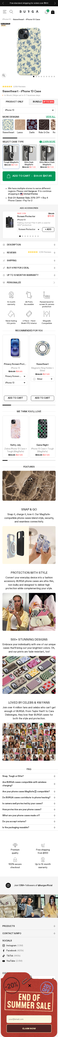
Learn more (48, 142)
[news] (46, 11)
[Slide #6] (49, 76)
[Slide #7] (51, 76)
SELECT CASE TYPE (13, 142)
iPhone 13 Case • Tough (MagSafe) (42, 450)
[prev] (3, 3)
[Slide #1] (36, 76)
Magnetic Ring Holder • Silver (42, 369)
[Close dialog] (29, 985)
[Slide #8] (54, 76)
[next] (55, 3)
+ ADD (48, 229)
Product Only (14, 102)
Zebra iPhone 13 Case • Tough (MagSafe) (15, 450)
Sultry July (15, 445)
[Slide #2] (38, 76)
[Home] (29, 11)
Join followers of (33, 885)
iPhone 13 (6, 19)
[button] (13, 86)
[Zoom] (3, 76)
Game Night (42, 445)
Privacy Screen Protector (17, 364)
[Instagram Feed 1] (29, 906)
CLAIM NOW (29, 1028)
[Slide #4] (44, 76)
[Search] (11, 11)
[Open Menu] (4, 11)
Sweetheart (42, 364)
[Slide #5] (46, 76)
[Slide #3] (41, 76)
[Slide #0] (33, 76)
